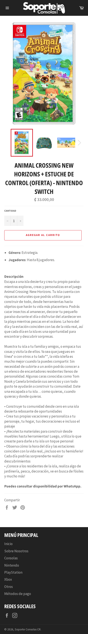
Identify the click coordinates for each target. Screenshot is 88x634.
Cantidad (10, 211)
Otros (8, 586)
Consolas (11, 558)
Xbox (8, 579)
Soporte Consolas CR (28, 629)
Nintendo (11, 565)
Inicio (8, 543)
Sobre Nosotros (16, 551)
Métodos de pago (17, 593)
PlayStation (13, 572)
